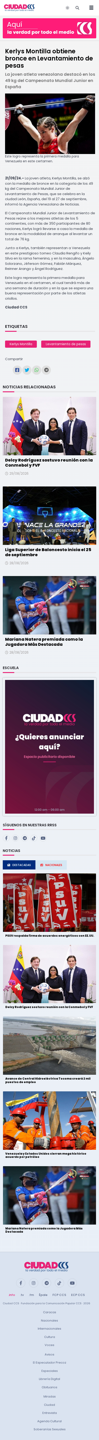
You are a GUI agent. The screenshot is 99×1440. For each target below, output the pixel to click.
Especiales (49, 1371)
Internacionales (49, 1328)
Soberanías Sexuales (50, 1429)
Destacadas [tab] (21, 865)
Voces (49, 1345)
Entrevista (49, 1413)
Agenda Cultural (49, 1421)
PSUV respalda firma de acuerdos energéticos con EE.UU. (49, 936)
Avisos (49, 1354)
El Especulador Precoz (49, 1362)
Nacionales (49, 1320)
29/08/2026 (19, 473)
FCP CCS (59, 1295)
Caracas (49, 1312)
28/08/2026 (19, 563)
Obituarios (49, 1387)
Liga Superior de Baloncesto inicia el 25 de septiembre (48, 552)
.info (11, 1295)
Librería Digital (49, 1379)
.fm (31, 1295)
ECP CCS (78, 1295)
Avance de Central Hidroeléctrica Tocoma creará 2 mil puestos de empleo (47, 1080)
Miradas (50, 1396)
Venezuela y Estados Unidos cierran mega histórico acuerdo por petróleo (45, 1155)
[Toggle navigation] (90, 7)
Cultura (49, 1337)
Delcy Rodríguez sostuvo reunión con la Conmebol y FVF (49, 462)
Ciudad (49, 1405)
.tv (22, 1295)
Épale (43, 1295)
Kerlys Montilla (21, 344)
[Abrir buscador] (77, 8)
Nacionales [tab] (53, 865)
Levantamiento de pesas (66, 344)
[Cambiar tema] (67, 8)
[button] (49, 746)
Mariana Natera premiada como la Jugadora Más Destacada (44, 641)
